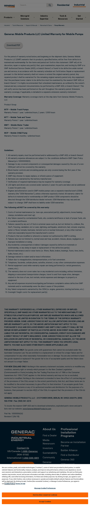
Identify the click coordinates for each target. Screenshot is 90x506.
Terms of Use (20, 483)
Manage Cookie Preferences (45, 488)
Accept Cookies (45, 501)
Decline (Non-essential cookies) (45, 495)
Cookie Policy (10, 483)
